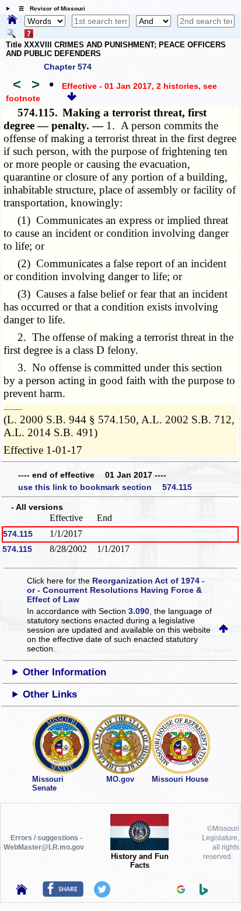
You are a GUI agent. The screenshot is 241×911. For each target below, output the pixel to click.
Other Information (64, 672)
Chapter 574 (68, 66)
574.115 (18, 534)
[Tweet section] (102, 894)
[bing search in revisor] (204, 892)
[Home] (12, 20)
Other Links (50, 694)
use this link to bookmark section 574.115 (105, 487)
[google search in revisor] (181, 890)
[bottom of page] (71, 98)
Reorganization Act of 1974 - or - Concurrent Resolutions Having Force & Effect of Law (116, 590)
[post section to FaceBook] (63, 894)
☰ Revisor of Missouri (49, 8)
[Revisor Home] (21, 891)
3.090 (138, 611)
